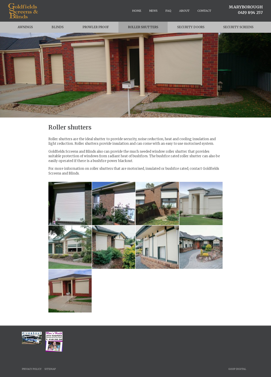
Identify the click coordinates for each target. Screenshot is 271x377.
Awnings (25, 27)
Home (136, 11)
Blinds (57, 27)
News (153, 11)
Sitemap (50, 368)
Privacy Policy (31, 368)
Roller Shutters (143, 27)
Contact (204, 11)
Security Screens (238, 27)
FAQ (168, 11)
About (184, 11)
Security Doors (190, 27)
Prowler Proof (96, 27)
